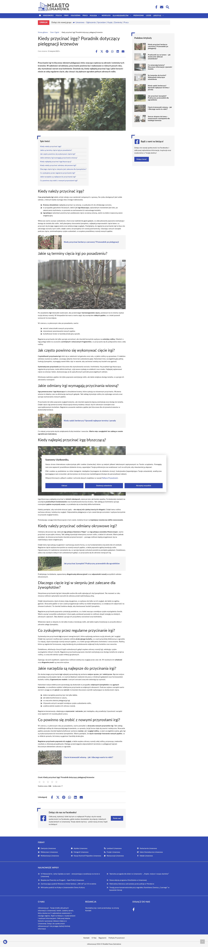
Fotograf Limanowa (81, 852)
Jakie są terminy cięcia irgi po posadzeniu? (56, 150)
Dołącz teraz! (141, 159)
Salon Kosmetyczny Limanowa (151, 852)
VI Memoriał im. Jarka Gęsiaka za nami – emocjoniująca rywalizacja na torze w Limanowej (70, 875)
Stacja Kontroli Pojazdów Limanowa (87, 856)
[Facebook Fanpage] (155, 7)
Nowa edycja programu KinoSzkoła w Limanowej (128, 880)
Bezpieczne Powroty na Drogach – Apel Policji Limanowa (62, 880)
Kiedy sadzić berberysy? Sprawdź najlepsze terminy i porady (90, 421)
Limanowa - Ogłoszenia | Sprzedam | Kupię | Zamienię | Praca (102, 23)
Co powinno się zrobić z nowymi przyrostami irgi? (59, 180)
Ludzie (148, 15)
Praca (85, 15)
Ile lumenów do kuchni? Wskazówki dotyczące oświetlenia (157, 77)
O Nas (94, 938)
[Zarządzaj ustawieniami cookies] (5, 942)
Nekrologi (106, 15)
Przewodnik (138, 15)
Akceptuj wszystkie (143, 485)
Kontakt (88, 910)
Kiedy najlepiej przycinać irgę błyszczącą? (55, 161)
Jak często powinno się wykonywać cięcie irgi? (57, 154)
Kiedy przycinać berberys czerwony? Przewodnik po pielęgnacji (91, 242)
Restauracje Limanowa (115, 856)
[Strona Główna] (40, 15)
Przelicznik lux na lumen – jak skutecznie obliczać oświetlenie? (159, 57)
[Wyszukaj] (167, 7)
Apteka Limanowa (80, 848)
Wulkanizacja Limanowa (50, 856)
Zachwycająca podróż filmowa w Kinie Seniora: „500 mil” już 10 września (68, 884)
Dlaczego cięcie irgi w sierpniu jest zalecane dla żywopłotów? (63, 169)
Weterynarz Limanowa (49, 852)
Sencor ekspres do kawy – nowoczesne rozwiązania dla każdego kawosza (159, 118)
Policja (59, 15)
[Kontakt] (161, 7)
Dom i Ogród (54, 32)
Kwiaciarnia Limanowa (148, 848)
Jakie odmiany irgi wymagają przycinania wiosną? (58, 158)
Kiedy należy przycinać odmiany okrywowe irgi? (58, 165)
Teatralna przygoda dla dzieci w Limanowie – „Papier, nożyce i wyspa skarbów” (139, 874)
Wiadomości (48, 15)
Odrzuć (64, 485)
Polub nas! (117, 818)
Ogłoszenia (75, 15)
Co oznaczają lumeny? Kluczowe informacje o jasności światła (160, 67)
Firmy (66, 15)
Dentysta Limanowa (48, 848)
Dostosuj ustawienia (104, 485)
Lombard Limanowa (114, 848)
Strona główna (43, 32)
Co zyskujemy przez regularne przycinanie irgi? (57, 173)
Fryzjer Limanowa (113, 852)
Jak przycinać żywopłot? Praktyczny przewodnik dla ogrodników (92, 564)
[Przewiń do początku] (202, 941)
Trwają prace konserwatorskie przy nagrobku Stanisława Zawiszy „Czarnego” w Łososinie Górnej (139, 889)
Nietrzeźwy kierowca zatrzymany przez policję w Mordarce (131, 884)
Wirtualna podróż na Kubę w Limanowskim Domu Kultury (63, 887)
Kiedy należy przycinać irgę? (50, 146)
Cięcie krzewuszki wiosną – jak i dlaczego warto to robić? (88, 757)
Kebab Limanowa (146, 856)
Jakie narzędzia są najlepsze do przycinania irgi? (58, 177)
